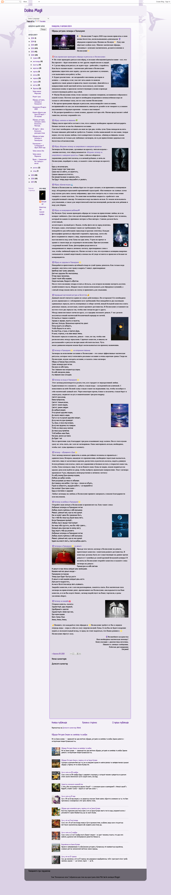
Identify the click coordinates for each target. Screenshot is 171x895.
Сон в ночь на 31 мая (68, 796)
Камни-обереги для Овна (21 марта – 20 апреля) (39, 115)
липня (35, 75)
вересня (36, 68)
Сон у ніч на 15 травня (68, 857)
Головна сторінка (89, 723)
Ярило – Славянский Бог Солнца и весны (39, 162)
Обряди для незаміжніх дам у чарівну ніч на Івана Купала (80, 808)
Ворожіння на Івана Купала (70, 844)
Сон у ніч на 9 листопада (69, 820)
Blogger (117, 877)
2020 (33, 55)
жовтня (36, 65)
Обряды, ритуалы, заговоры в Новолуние (39, 102)
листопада (36, 61)
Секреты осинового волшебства (72, 784)
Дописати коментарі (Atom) (72, 728)
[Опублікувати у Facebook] (78, 654)
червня (35, 78)
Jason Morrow (100, 877)
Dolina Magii (33, 10)
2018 (33, 179)
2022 (33, 48)
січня (35, 171)
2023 (33, 45)
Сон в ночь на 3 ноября (69, 832)
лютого (35, 168)
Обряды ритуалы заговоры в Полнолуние (38, 138)
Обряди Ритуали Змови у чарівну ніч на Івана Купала (79, 760)
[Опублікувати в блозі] (73, 654)
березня (36, 88)
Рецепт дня (37, 97)
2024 (33, 42)
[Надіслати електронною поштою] (71, 654)
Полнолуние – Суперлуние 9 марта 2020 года (39, 146)
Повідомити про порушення (39, 871)
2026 (33, 38)
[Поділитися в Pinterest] (80, 654)
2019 (32, 175)
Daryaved (44, 203)
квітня (35, 85)
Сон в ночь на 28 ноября (69, 772)
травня (35, 82)
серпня (35, 72)
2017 (32, 182)
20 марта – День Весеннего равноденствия (39, 131)
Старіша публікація (120, 723)
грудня (35, 58)
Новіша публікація (59, 723)
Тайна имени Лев (38, 151)
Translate (42, 21)
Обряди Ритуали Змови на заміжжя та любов (69, 735)
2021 (32, 52)
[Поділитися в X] (75, 654)
